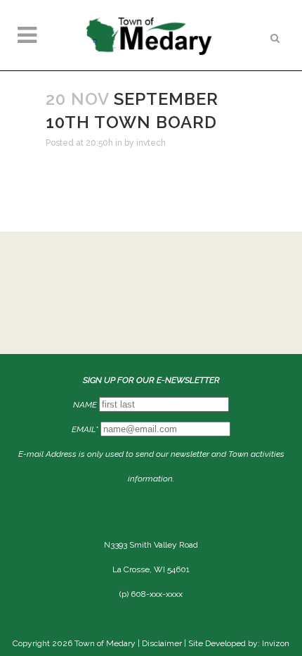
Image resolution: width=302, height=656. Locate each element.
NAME (85, 405)
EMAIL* (85, 429)
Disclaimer (162, 643)
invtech (151, 143)
